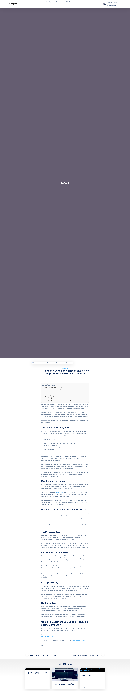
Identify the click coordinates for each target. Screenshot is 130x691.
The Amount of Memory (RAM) (53, 387)
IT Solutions (46, 6)
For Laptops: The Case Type (52, 395)
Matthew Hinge (62, 377)
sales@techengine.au (111, 5)
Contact (90, 6)
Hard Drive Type (49, 399)
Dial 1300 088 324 (111, 4)
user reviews (60, 492)
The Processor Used (50, 393)
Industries (75, 6)
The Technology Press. (79, 640)
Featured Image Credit (47, 636)
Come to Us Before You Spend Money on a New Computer (59, 401)
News (60, 6)
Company (30, 6)
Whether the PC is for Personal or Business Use (58, 391)
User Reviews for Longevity (52, 389)
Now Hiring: (48, 2)
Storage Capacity (49, 397)
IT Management (65, 368)
